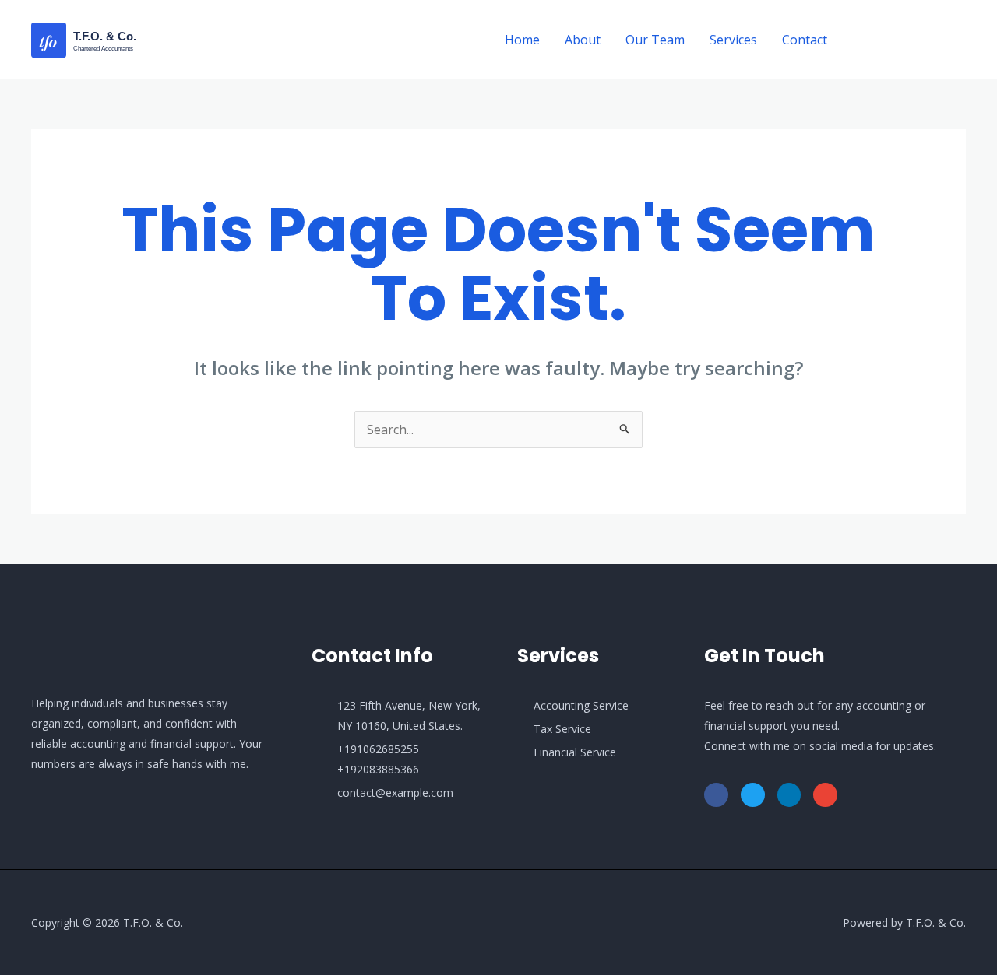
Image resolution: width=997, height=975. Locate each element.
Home (522, 39)
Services (733, 39)
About (583, 39)
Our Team (655, 39)
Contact (804, 39)
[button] (910, 40)
